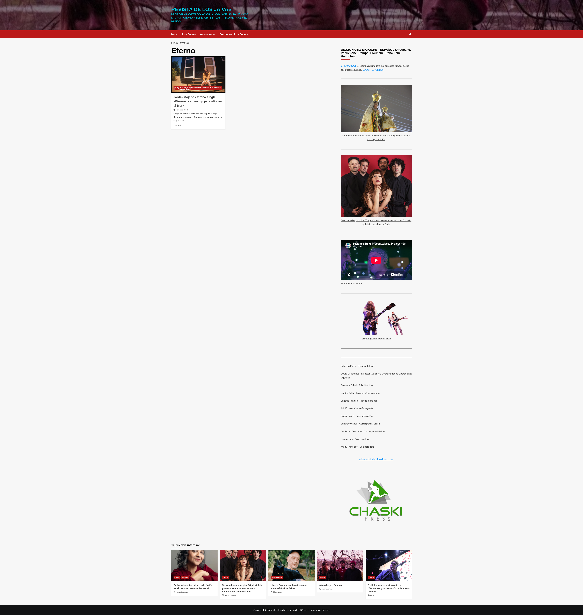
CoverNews (307, 609)
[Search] (410, 34)
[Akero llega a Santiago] (340, 565)
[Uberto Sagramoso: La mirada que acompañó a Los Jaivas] (291, 565)
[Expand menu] (214, 34)
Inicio (174, 34)
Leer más (177, 125)
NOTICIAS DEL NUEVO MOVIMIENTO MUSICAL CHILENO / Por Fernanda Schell (197, 88)
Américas (206, 34)
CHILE (176, 578)
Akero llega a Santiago (331, 585)
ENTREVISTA (277, 578)
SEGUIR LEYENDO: (373, 69)
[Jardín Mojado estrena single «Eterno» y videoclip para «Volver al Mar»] (198, 74)
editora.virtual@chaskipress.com (376, 459)
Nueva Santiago (182, 592)
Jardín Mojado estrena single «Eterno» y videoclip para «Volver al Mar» (198, 101)
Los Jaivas (189, 34)
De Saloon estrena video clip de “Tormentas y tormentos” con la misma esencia (388, 588)
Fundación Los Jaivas (234, 34)
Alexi (372, 595)
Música (185, 578)
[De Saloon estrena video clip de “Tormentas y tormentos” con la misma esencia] (389, 565)
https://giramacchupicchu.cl (376, 338)
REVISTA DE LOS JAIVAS (201, 9)
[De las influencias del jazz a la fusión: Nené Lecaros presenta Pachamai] (194, 565)
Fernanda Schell (182, 110)
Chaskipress (278, 592)
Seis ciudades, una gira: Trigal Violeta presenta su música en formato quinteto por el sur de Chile (242, 588)
